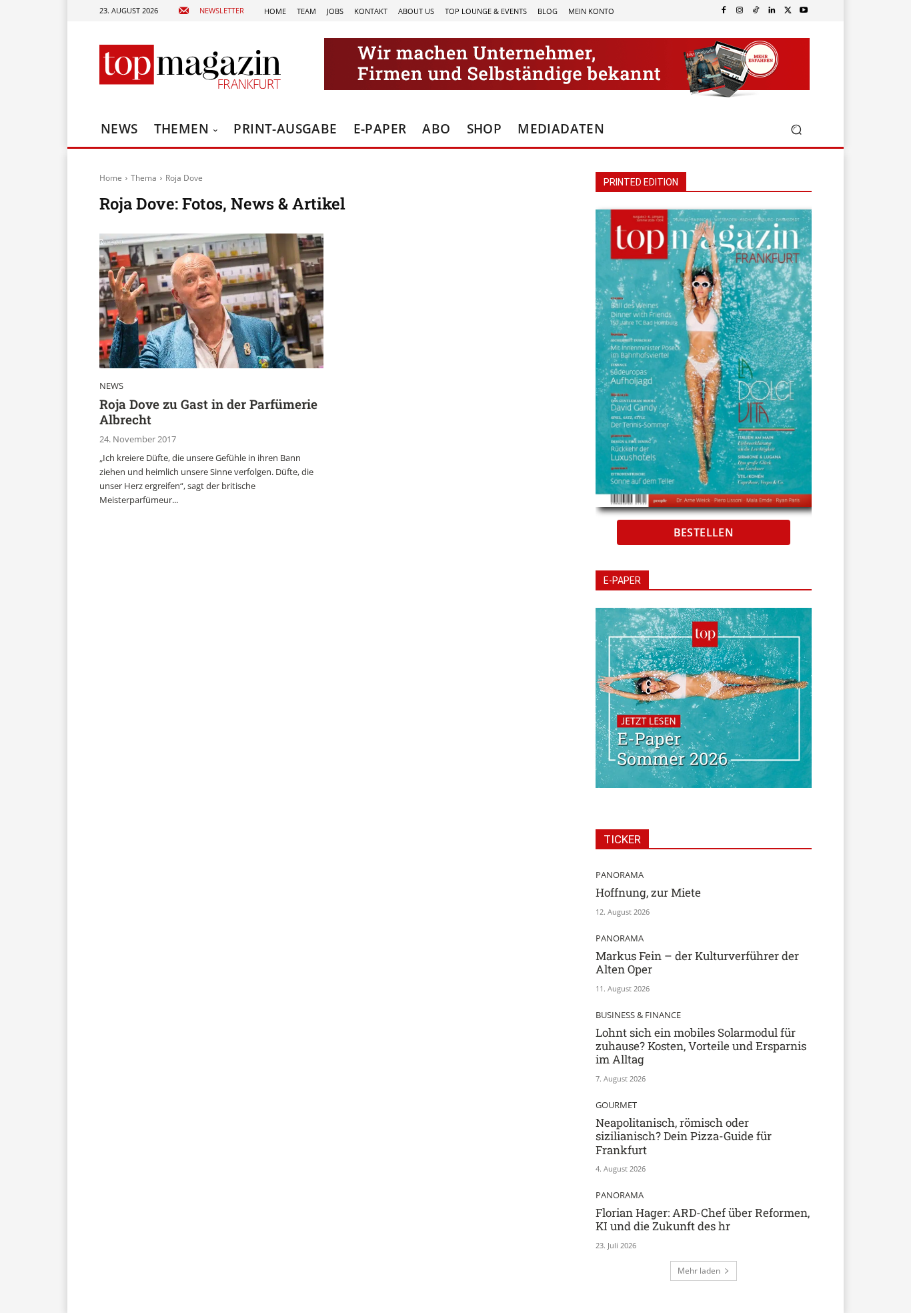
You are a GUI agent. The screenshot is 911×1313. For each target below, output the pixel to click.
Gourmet (616, 1105)
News (111, 386)
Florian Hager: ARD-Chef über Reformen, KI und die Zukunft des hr (703, 1219)
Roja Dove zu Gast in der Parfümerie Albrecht (208, 412)
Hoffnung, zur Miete (648, 892)
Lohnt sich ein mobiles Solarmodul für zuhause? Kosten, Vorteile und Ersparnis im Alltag (701, 1046)
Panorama (620, 875)
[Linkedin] (772, 11)
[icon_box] (211, 11)
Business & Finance (638, 1015)
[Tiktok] (756, 11)
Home (110, 177)
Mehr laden (699, 1270)
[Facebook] (724, 11)
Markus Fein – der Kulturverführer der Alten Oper (697, 962)
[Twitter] (788, 11)
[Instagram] (740, 11)
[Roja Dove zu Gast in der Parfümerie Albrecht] (211, 301)
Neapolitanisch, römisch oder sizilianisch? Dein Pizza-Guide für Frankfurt (684, 1136)
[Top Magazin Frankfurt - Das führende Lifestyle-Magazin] (190, 67)
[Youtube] (804, 11)
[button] (796, 129)
